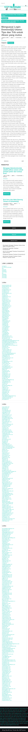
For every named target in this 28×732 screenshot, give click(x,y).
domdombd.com (5, 673)
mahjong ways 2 (18, 713)
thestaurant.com (5, 663)
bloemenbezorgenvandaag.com (9, 471)
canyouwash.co (5, 288)
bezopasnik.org (5, 476)
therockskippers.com (6, 499)
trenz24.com (5, 451)
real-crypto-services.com (7, 357)
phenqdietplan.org (6, 376)
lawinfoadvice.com (6, 375)
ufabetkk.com (5, 459)
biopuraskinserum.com (7, 482)
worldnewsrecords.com (7, 639)
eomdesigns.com (6, 625)
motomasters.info (6, 628)
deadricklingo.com (6, 620)
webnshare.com (5, 585)
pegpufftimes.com (6, 412)
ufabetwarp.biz (5, 308)
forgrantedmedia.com (7, 421)
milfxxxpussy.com (6, 380)
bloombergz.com (6, 443)
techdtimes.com (5, 291)
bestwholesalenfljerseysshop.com (9, 342)
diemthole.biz (5, 458)
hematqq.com (3, 719)
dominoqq (4, 271)
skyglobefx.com (5, 621)
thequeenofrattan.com (7, 608)
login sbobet (3, 718)
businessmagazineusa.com (8, 634)
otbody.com (4, 449)
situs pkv (4, 269)
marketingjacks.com (6, 511)
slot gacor (4, 266)
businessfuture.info (6, 540)
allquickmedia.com (6, 461)
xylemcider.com (5, 391)
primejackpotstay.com (7, 692)
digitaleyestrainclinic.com (7, 507)
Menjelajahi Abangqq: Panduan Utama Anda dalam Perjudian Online (14, 246)
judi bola (11, 711)
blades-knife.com (6, 610)
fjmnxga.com (5, 477)
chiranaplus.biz (5, 492)
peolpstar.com (5, 423)
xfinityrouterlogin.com (7, 510)
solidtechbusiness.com (7, 641)
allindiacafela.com (6, 501)
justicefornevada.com (7, 589)
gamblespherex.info (6, 623)
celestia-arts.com (6, 413)
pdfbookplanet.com (6, 605)
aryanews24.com (6, 347)
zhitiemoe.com (5, 387)
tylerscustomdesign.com (7, 424)
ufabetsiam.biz (5, 312)
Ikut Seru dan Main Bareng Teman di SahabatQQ (13, 200)
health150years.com (6, 429)
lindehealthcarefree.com (7, 533)
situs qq (2, 710)
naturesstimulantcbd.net (7, 397)
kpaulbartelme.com (6, 647)
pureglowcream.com (6, 470)
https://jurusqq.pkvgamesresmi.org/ (10, 724)
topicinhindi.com (5, 530)
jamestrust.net (5, 450)
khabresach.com (6, 516)
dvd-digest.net (5, 489)
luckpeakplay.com (6, 685)
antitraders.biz (5, 346)
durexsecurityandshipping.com (9, 353)
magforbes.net (5, 435)
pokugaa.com (5, 693)
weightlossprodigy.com (7, 564)
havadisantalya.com (6, 289)
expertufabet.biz (5, 310)
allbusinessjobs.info (6, 534)
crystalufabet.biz (5, 330)
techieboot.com (5, 292)
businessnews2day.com (7, 638)
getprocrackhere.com (7, 676)
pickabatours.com (6, 536)
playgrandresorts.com (7, 695)
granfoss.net (5, 500)
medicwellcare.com (6, 635)
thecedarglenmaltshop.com (8, 528)
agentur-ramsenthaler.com (8, 624)
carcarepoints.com (6, 365)
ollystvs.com (5, 602)
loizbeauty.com (5, 454)
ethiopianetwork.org (6, 587)
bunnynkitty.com (5, 474)
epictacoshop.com (6, 481)
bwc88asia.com (5, 362)
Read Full (7, 194)
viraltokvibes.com (6, 433)
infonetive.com (5, 480)
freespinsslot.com (6, 571)
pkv (3, 268)
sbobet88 (9, 718)
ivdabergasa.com (6, 355)
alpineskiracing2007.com (7, 502)
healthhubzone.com (6, 296)
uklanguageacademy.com (8, 532)
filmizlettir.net (5, 409)
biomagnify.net (5, 399)
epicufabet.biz (5, 329)
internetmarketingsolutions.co (8, 601)
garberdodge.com (6, 419)
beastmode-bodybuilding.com (8, 537)
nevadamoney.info (6, 486)
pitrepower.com (5, 504)
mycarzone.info (5, 629)
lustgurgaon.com (6, 557)
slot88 (26, 721)
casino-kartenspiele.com (7, 446)
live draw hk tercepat (6, 267)
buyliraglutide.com (6, 304)
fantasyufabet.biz (6, 311)
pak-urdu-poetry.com (6, 598)
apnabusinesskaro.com (7, 519)
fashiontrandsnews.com (7, 337)
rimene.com (4, 487)
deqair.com (4, 369)
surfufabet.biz (5, 323)
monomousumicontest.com (8, 619)
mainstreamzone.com (7, 582)
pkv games (25, 723)
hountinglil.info (5, 553)
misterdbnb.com (5, 657)
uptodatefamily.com (6, 382)
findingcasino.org (6, 613)
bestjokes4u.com (6, 556)
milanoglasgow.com (6, 495)
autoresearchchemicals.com (8, 518)
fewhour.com (5, 579)
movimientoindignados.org (8, 379)
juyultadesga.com (6, 356)
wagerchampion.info (6, 618)
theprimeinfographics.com (8, 650)
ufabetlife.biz (5, 319)
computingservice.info (7, 594)
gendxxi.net (4, 627)
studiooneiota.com (6, 612)
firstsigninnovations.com (7, 418)
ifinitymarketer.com (6, 679)
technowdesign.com (6, 352)
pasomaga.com (5, 394)
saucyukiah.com (5, 406)
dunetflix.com (5, 378)
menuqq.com (3, 708)
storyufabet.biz (5, 327)
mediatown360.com (6, 506)
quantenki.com (5, 633)
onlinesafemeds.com (6, 305)
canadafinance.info (6, 485)
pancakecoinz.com (6, 550)
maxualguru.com (6, 567)
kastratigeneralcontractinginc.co (9, 341)
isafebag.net (4, 442)
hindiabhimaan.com (6, 515)
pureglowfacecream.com (7, 463)
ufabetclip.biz (5, 309)
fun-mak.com (5, 655)
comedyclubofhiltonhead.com (8, 648)
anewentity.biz (5, 466)
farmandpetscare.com (7, 593)
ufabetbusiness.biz (6, 315)
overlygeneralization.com (7, 586)
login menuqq (11, 719)
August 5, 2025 (5, 37)
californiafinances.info (7, 484)
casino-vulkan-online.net (7, 503)
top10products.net (6, 535)
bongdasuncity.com (6, 568)
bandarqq (4, 270)
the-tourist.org (5, 440)
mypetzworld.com (6, 358)
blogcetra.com (5, 600)
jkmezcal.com (5, 658)
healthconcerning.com (7, 576)
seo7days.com (5, 469)
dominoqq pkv (15, 708)
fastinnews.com (5, 677)
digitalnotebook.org (6, 566)
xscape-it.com (5, 348)
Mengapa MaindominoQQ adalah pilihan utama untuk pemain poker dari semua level (13, 170)
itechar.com (4, 294)
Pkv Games (4, 18)
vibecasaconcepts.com (7, 631)
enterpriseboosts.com (7, 444)
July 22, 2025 (6, 175)
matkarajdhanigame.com (7, 544)
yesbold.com (5, 295)
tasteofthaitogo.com (6, 473)
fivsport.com (5, 372)
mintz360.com (5, 561)
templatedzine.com (6, 373)
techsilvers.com (5, 370)
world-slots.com (5, 547)
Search (14, 234)
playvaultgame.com (6, 694)
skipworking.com (6, 453)
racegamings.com (6, 691)
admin (12, 37)
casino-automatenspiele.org (8, 447)
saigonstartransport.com (7, 478)
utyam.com (4, 384)
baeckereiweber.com (6, 285)
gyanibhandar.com (6, 307)
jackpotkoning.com (6, 680)
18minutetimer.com (6, 580)
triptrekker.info (5, 626)
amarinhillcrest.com (6, 439)
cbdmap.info (5, 542)
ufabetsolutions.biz (6, 320)
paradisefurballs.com (6, 572)
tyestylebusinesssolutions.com (9, 661)
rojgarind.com (5, 578)
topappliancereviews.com (7, 512)
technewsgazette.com (7, 462)
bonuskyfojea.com (6, 667)
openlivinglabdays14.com (7, 344)
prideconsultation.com (7, 552)
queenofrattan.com (6, 606)
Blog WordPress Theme (9, 730)
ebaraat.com (5, 297)
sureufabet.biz (5, 325)
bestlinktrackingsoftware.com (8, 664)
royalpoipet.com (5, 662)
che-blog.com (5, 549)
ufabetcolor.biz (5, 317)
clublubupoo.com (6, 665)
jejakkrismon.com (6, 457)
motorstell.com (5, 428)
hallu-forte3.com (5, 496)
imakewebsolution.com (7, 548)
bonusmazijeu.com (6, 666)
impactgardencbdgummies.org (9, 395)
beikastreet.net (5, 408)
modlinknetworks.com (7, 681)
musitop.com (5, 383)
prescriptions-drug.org (7, 431)
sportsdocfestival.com (7, 697)
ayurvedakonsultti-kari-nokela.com (9, 345)
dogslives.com (5, 604)
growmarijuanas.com (6, 583)
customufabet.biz (6, 326)
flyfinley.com (5, 551)
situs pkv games (19, 710)
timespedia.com (5, 456)
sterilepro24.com (6, 640)
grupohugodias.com (6, 368)
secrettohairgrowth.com (7, 472)
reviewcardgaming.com (7, 642)
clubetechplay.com (6, 672)
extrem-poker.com (6, 363)
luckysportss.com (6, 684)
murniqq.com (21, 718)
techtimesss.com (6, 426)
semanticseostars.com (7, 581)
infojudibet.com (5, 541)
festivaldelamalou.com (7, 417)
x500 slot (2, 713)
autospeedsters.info (6, 617)
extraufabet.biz (5, 318)
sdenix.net (4, 438)
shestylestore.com (6, 699)
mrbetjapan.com (5, 465)
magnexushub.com (6, 301)
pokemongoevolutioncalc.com (8, 688)
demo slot (22, 711)
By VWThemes (21, 730)
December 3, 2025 (7, 203)
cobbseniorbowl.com (6, 350)
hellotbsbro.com (5, 591)
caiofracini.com (5, 595)
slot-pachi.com (5, 570)
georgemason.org (6, 529)
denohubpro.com (6, 609)
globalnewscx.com (6, 603)
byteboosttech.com (6, 300)
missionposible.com (6, 508)
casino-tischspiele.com (7, 448)
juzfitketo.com (5, 393)
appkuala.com (5, 467)
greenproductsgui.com (7, 575)
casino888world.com (6, 656)
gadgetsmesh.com (6, 588)
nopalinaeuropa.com (6, 398)
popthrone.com (5, 545)
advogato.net (5, 441)
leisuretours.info (5, 590)
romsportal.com (5, 696)
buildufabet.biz (5, 334)
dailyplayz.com (5, 674)
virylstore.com (5, 427)
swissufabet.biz (5, 314)
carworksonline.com (6, 425)
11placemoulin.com (6, 560)
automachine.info (6, 616)
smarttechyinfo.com (6, 565)
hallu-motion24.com (6, 497)
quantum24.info (5, 632)
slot (18, 711)
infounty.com (5, 360)
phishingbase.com (6, 689)
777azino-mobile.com (7, 349)
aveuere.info (5, 573)
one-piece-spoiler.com (7, 611)
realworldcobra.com (6, 614)
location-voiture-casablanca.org (9, 646)
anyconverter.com (6, 455)
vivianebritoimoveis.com (7, 434)
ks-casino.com (5, 364)
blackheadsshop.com (7, 644)
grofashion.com (5, 687)
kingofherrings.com (6, 464)
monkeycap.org (5, 436)
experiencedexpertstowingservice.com (10, 643)
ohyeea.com (5, 386)
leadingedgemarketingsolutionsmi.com (10, 340)
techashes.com (5, 287)
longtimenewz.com (6, 682)
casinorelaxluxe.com (6, 671)
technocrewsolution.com (7, 432)
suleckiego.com (5, 520)
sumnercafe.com (6, 377)
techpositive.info (5, 596)
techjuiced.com (5, 299)
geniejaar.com (5, 558)
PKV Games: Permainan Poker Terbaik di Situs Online (13, 15)
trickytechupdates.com (7, 514)
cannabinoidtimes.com (7, 574)
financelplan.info (5, 538)
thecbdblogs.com (6, 517)
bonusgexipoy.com (6, 670)
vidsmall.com (5, 636)
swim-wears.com (6, 420)
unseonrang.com (6, 597)
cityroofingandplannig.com (8, 354)
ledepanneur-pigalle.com (7, 488)
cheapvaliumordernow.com (8, 651)
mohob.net (4, 563)
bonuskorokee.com (6, 669)
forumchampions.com (7, 414)
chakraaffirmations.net (7, 555)
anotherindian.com (6, 390)
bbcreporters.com (6, 338)
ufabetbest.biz (5, 324)
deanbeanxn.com (6, 543)
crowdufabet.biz (5, 333)
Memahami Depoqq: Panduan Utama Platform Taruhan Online (12, 257)
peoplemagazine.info (6, 286)
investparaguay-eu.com (7, 361)
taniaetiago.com (5, 392)
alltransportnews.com (7, 335)
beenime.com (5, 653)
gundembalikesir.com (7, 293)
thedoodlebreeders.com (7, 367)
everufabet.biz (5, 332)
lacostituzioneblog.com (7, 385)
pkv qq (9, 708)
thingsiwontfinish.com (7, 700)
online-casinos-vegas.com (8, 509)
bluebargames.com (6, 416)
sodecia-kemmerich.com (7, 654)
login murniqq (19, 719)
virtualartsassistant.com (7, 649)
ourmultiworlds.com (6, 410)
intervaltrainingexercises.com (8, 659)
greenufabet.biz (5, 316)
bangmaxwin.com (6, 479)
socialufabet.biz (5, 322)
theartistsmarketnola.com (7, 491)
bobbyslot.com (5, 559)
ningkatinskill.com (6, 371)
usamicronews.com (6, 686)
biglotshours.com (6, 303)
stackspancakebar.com (7, 493)
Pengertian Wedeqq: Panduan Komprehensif (14, 254)
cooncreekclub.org (6, 411)
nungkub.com (5, 388)
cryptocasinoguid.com (7, 339)
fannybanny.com (5, 678)
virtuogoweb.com (6, 302)
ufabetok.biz (4, 331)
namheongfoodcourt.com (7, 494)
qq (2, 273)
